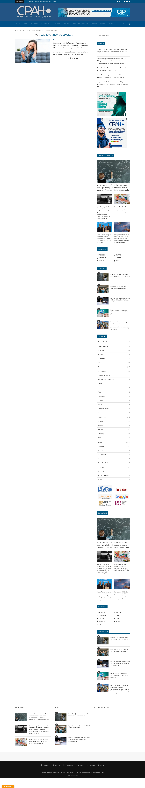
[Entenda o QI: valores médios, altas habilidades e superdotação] (103, 277)
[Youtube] (127, 1)
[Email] (129, 1)
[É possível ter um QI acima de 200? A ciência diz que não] (103, 289)
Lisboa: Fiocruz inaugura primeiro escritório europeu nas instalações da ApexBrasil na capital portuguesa (104, 238)
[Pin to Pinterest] (74, 58)
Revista (94, 24)
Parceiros (34, 24)
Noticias (114, 425)
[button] (26, 1)
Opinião (114, 442)
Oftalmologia (114, 438)
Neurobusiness (114, 413)
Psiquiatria (114, 471)
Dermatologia (114, 371)
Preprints (114, 459)
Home (16, 30)
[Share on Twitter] (72, 58)
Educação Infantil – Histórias (114, 379)
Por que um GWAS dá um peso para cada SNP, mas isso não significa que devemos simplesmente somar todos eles (112, 84)
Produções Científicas (80, 24)
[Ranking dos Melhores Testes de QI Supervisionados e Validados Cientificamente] (103, 301)
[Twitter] (119, 1)
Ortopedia (114, 446)
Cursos (102, 24)
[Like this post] (68, 58)
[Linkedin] (124, 1)
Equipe (25, 24)
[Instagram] (122, 1)
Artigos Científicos (114, 346)
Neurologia (114, 421)
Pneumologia (114, 454)
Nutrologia (114, 429)
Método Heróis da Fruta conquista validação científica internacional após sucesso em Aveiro (121, 210)
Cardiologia (114, 359)
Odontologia (114, 434)
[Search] (129, 24)
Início (18, 24)
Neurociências (114, 417)
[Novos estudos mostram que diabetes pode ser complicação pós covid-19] (103, 313)
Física (114, 392)
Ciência (114, 363)
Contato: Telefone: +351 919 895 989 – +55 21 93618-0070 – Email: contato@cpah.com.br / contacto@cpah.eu (72, 772)
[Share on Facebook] (70, 58)
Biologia (114, 354)
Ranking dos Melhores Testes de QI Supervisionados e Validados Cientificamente (120, 300)
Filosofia (114, 388)
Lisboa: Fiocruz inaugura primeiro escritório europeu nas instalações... (47, 2)
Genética (114, 400)
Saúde (114, 479)
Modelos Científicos (114, 409)
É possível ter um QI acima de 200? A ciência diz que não (119, 287)
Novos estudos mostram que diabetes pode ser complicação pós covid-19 (119, 312)
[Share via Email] (77, 58)
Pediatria (114, 450)
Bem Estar (114, 350)
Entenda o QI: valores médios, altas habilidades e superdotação (120, 275)
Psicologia (114, 467)
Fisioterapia (114, 396)
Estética (114, 384)
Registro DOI (112, 24)
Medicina (114, 404)
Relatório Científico (114, 475)
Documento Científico (114, 375)
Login (122, 24)
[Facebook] (117, 1)
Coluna (66, 24)
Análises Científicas (114, 342)
